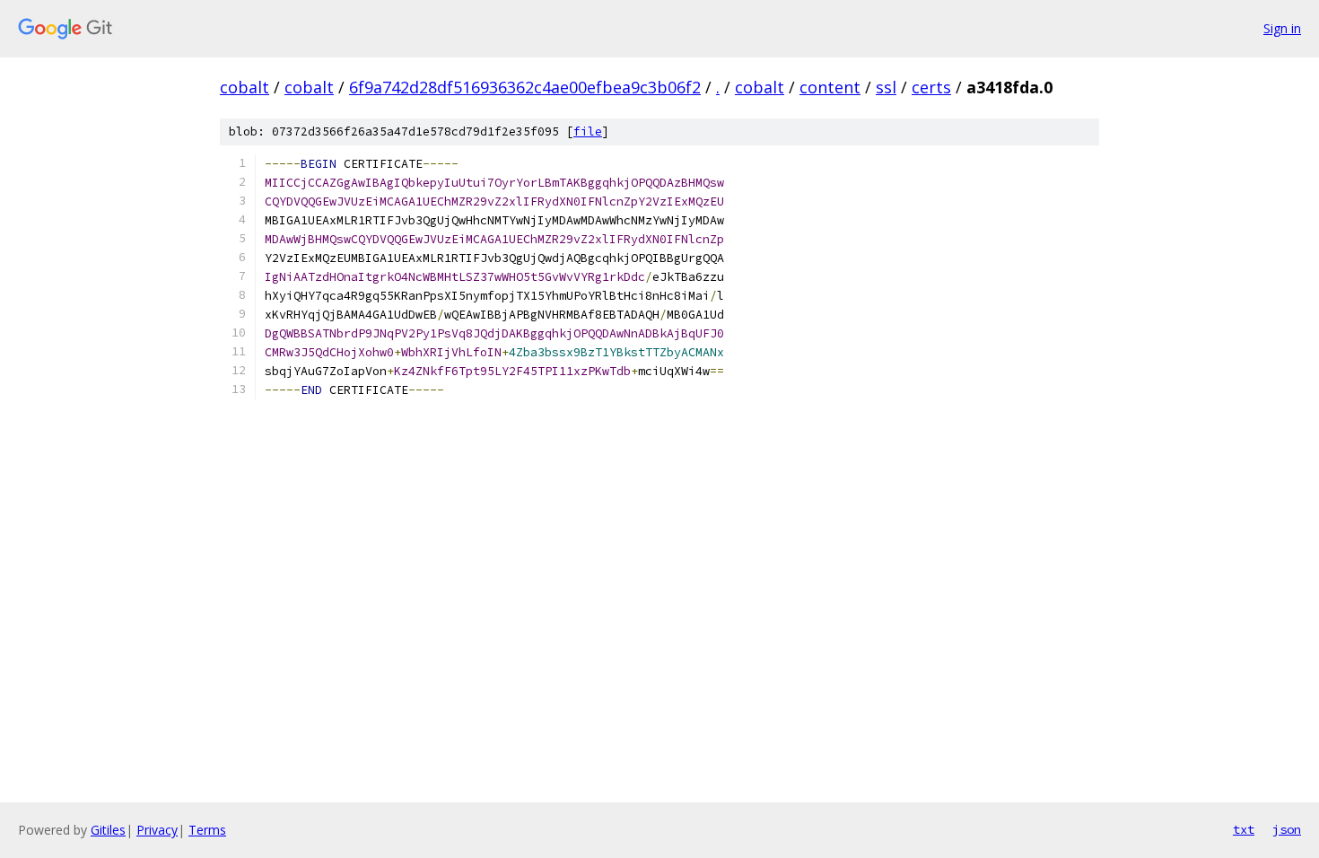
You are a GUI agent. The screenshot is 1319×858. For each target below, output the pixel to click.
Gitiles (108, 829)
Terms (207, 829)
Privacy (157, 829)
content (829, 87)
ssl (886, 87)
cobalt (244, 87)
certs (931, 87)
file (587, 131)
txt (1243, 829)
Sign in (1282, 28)
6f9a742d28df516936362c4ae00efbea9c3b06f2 (525, 87)
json (1286, 829)
